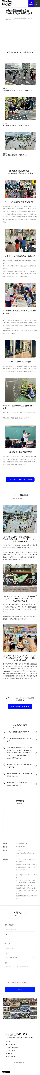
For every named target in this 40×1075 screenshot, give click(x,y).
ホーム (8, 1041)
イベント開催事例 (12, 1048)
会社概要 (9, 1054)
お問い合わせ (10, 1057)
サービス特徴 (10, 1045)
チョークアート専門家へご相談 (20, 479)
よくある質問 (10, 1051)
